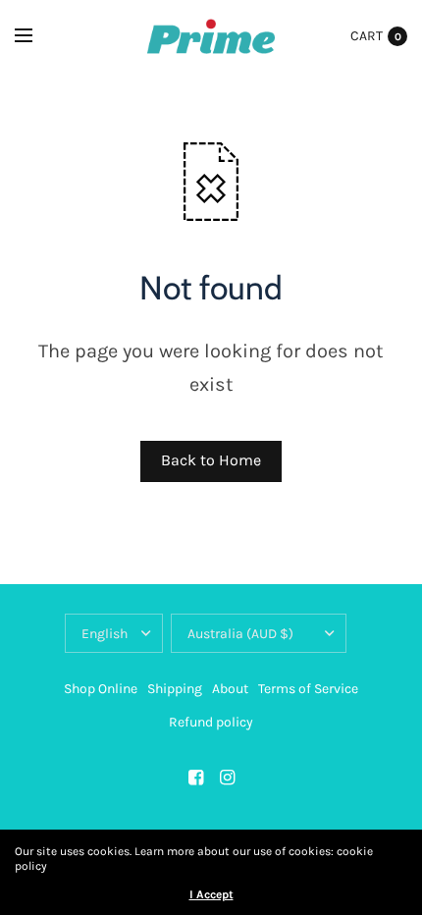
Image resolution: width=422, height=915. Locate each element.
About (230, 688)
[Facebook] (195, 777)
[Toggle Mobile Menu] (36, 36)
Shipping (174, 688)
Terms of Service (308, 688)
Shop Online (100, 688)
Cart (366, 35)
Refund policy (211, 722)
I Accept (211, 894)
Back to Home (211, 460)
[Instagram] (227, 777)
